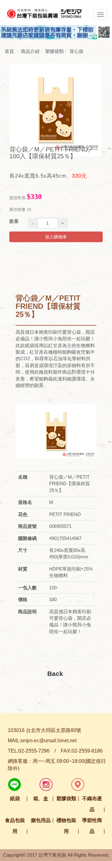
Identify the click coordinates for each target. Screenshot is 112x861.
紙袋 (15, 798)
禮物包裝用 (66, 826)
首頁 (9, 51)
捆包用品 (41, 820)
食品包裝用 (15, 826)
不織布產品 (92, 804)
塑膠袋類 (66, 798)
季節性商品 (92, 826)
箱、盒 (40, 798)
